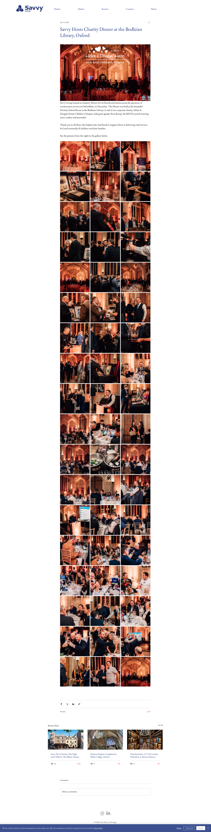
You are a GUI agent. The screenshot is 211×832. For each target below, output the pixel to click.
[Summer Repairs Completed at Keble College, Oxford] (105, 740)
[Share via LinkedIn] (73, 704)
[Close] (208, 828)
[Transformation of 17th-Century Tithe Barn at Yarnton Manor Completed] (145, 740)
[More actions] (149, 22)
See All (160, 725)
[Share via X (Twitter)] (67, 704)
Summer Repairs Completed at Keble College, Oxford (103, 755)
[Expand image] (75, 156)
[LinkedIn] (108, 813)
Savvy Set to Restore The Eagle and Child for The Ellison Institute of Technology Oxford (65, 755)
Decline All (189, 828)
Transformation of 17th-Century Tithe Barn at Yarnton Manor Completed (144, 755)
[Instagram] (102, 813)
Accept (200, 828)
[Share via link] (79, 704)
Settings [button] (179, 828)
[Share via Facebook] (61, 704)
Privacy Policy (98, 828)
